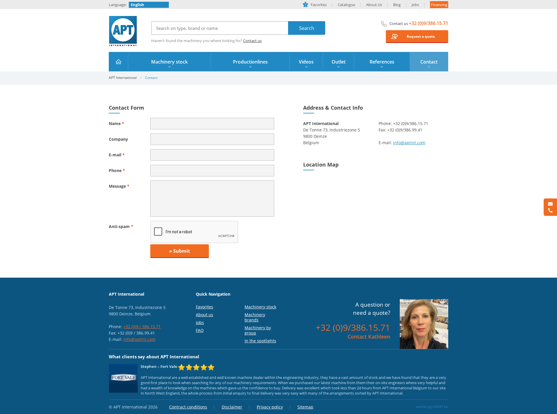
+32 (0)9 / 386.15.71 (142, 326)
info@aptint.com (409, 142)
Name (116, 123)
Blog (397, 4)
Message (119, 186)
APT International (123, 31)
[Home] (118, 61)
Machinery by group (258, 330)
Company (118, 139)
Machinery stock (260, 307)
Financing (439, 4)
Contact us (252, 40)
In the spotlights (260, 341)
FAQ (200, 330)
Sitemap (305, 407)
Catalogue (346, 4)
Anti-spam (121, 226)
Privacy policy (270, 407)
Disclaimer (232, 407)
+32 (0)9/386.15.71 (428, 23)
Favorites (316, 4)
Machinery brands (255, 317)
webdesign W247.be (432, 406)
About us (204, 314)
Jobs (415, 4)
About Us (374, 4)
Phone (117, 170)
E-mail (117, 155)
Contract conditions (188, 407)
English (137, 4)
